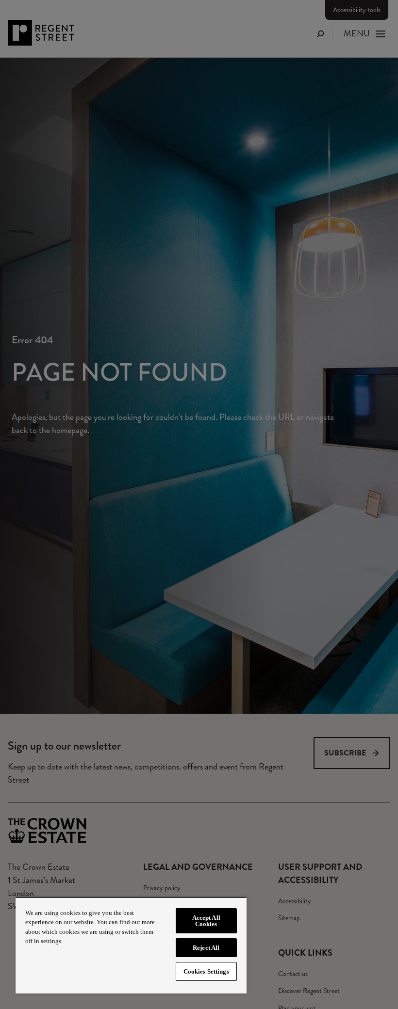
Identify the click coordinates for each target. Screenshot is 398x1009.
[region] (131, 945)
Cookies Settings (206, 971)
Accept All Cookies (206, 921)
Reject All (206, 947)
